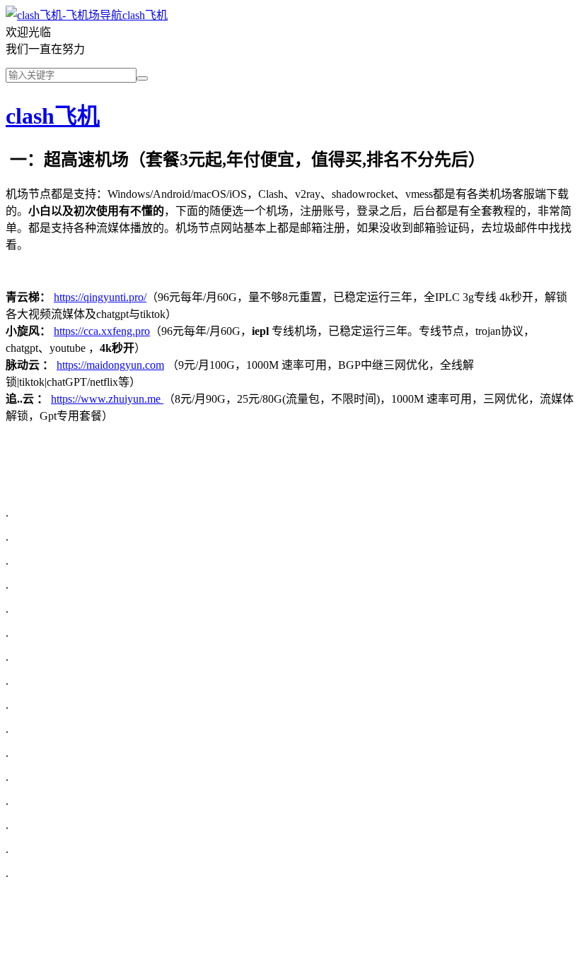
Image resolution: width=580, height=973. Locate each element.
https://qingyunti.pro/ (100, 297)
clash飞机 (145, 15)
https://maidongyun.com (110, 365)
